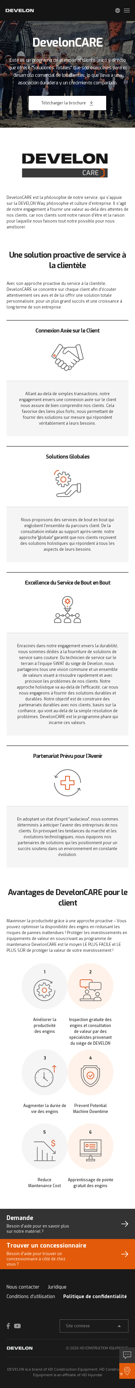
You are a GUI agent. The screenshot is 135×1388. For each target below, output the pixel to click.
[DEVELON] (19, 10)
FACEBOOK (10, 1326)
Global (117, 10)
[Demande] (127, 1355)
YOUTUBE (17, 1326)
